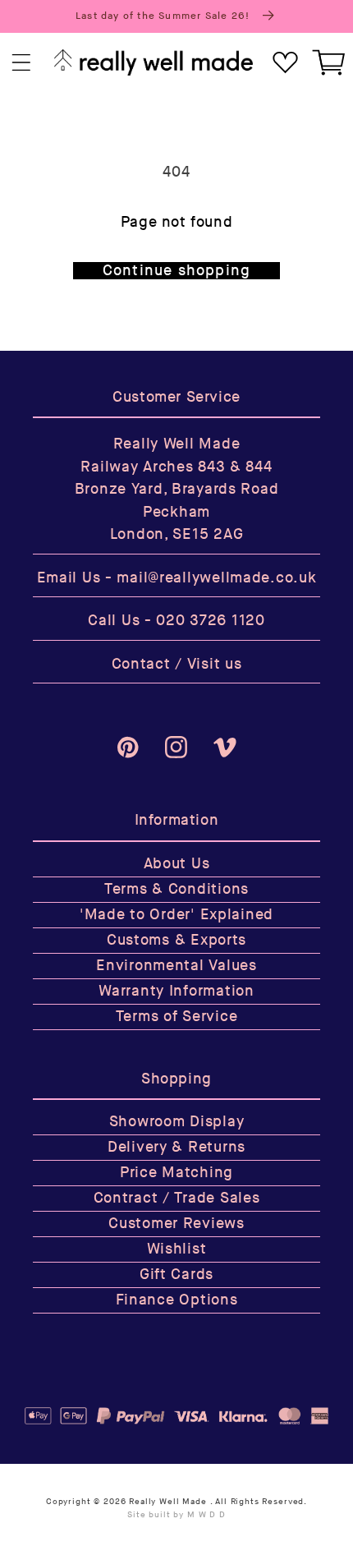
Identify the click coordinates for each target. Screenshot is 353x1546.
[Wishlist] (285, 63)
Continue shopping (176, 270)
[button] (22, 63)
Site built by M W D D (176, 1515)
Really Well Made (167, 1502)
